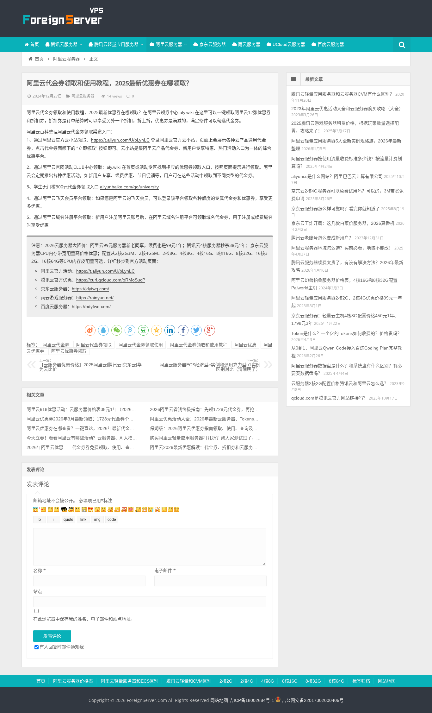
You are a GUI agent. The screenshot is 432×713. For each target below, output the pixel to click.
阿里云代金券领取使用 (141, 344)
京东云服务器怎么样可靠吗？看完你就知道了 (335, 208)
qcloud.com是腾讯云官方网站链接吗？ (329, 398)
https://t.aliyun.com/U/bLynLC (120, 139)
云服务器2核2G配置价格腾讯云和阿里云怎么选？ (339, 383)
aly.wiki (187, 112)
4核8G (267, 681)
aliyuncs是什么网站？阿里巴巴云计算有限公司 (337, 176)
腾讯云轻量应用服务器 (116, 44)
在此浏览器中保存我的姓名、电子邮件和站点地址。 (84, 619)
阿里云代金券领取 (94, 344)
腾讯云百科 (63, 17)
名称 (39, 570)
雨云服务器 (248, 44)
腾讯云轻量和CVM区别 (189, 681)
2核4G (246, 681)
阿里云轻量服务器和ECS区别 (129, 681)
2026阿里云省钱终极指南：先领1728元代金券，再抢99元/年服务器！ (205, 409)
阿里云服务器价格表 (73, 681)
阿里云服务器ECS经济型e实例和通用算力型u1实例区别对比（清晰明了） (210, 365)
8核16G (290, 681)
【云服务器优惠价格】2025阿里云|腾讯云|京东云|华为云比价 (90, 365)
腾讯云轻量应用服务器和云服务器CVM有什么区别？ (342, 94)
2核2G (225, 681)
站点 (37, 591)
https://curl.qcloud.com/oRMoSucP (110, 279)
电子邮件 (165, 570)
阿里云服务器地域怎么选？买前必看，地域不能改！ (342, 247)
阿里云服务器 (168, 44)
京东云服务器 (212, 44)
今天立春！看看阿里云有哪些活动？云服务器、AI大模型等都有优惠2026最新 (82, 437)
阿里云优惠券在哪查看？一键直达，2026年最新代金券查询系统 (82, 428)
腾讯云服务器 (63, 44)
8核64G (336, 681)
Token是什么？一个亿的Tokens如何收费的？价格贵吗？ (346, 333)
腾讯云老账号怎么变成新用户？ (322, 237)
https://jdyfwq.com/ (90, 288)
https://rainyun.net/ (95, 297)
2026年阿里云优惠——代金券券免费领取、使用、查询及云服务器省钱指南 (82, 447)
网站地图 (387, 681)
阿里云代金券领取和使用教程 (198, 344)
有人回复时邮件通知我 (62, 647)
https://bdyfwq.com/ (91, 306)
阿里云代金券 (56, 344)
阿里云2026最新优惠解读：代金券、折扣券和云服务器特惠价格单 (205, 447)
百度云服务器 (330, 44)
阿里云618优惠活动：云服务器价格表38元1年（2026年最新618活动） (82, 409)
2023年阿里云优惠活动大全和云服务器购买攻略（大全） (347, 108)
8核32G (313, 681)
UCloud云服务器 (288, 44)
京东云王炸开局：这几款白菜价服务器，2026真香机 (342, 223)
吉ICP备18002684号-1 (251, 700)
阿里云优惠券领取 (69, 351)
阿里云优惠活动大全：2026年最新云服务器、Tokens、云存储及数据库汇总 (205, 418)
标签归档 (361, 681)
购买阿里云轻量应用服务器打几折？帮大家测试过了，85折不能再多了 (205, 437)
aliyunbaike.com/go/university (129, 186)
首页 (34, 44)
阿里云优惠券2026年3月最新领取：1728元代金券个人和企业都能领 (82, 418)
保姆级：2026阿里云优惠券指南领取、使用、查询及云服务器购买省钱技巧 (205, 428)
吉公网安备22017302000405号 (312, 700)
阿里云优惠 (245, 344)
